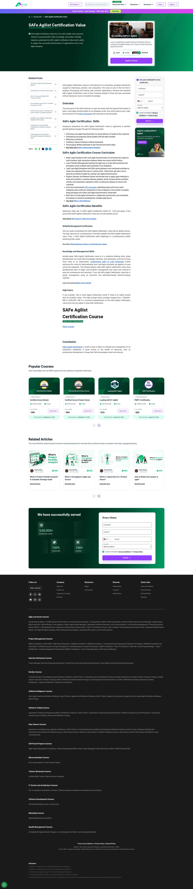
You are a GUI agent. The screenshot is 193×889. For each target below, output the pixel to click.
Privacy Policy (146, 590)
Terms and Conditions (85, 844)
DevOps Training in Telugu (147, 677)
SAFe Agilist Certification (72, 347)
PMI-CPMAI (48, 644)
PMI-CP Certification (121, 646)
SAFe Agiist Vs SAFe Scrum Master (84, 219)
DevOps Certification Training (125, 677)
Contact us (60, 590)
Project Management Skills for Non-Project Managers (76, 749)
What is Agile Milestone (82, 201)
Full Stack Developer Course (38, 804)
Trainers (116, 590)
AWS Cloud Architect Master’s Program (76, 680)
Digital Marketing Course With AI (40, 818)
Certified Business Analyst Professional (84, 646)
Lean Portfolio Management (138, 624)
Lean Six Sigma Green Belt (67, 832)
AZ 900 (119, 680)
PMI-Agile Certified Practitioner (99, 624)
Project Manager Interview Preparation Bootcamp (46, 663)
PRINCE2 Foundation (78, 644)
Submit (125, 558)
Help (160, 4)
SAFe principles (91, 187)
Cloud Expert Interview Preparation (103, 680)
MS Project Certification (108, 649)
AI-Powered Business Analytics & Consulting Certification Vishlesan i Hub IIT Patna (107, 729)
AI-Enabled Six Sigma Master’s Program (42, 832)
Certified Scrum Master (39, 400)
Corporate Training (63, 593)
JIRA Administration (48, 627)
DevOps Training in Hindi (52, 680)
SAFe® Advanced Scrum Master (67, 630)
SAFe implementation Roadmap (89, 147)
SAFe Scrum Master (114, 622)
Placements (117, 586)
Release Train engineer (83, 283)
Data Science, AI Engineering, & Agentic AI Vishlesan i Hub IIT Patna (52, 729)
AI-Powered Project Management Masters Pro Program (123, 644)
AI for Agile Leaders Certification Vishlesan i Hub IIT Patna (49, 696)
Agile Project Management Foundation (42, 749)
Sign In (172, 4)
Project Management (141, 397)
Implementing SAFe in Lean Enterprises (107, 262)
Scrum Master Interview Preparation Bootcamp (116, 663)
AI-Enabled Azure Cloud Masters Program (99, 677)
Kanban (115, 627)
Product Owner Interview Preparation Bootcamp (82, 663)
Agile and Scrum (35, 397)
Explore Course (131, 61)
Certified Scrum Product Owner (77, 400)
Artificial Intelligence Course (108, 732)
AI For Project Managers (89, 649)
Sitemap (144, 597)
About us (60, 586)
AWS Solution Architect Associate (135, 680)
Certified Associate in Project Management (53, 646)
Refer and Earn (35, 588)
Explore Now (142, 142)
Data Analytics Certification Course (50, 732)
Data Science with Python (144, 732)
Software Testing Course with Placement (135, 713)
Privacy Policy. (153, 115)
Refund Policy (146, 593)
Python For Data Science (88, 732)
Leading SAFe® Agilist (109, 400)
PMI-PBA (133, 646)
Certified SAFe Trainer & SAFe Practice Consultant (46, 776)
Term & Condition (147, 586)
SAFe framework (85, 114)
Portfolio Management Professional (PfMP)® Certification (59, 649)
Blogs (87, 586)
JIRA (109, 627)
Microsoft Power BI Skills (105, 749)
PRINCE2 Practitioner (94, 644)
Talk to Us (148, 121)
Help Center (117, 593)
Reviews (60, 597)
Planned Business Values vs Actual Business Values (88, 244)
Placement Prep (118, 4)
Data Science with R (127, 732)
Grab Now (115, 11)
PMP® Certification (142, 400)
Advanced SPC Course (88, 630)
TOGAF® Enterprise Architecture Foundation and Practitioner (80, 790)
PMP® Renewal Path (122, 749)
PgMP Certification (106, 646)
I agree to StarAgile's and (124, 552)
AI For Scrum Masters (118, 624)
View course (68, 326)
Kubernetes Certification (63, 682)
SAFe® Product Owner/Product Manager (136, 622)
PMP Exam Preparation (61, 644)
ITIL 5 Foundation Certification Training (43, 790)
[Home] (29, 17)
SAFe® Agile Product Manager (75, 624)
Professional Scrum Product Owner (132, 627)
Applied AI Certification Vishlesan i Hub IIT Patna (88, 696)
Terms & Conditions (124, 552)
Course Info (89, 590)
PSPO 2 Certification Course (97, 627)
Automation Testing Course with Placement (104, 713)
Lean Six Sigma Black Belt (87, 832)
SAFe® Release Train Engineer (52, 624)
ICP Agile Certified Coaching (45, 630)
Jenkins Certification (46, 682)
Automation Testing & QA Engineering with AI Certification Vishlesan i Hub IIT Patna (58, 713)
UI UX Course (54, 804)
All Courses (74, 4)
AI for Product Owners (104, 630)
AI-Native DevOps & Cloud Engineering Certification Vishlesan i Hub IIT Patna (56, 677)
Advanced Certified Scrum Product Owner (71, 627)
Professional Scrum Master (79, 622)
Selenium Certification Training (59, 715)
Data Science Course (71, 732)
